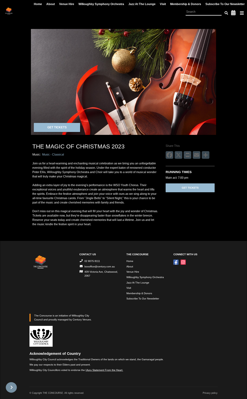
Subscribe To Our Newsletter (142, 298)
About (129, 266)
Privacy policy (210, 393)
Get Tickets (57, 127)
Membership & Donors (139, 293)
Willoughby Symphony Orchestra (145, 277)
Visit (128, 287)
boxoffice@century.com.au (99, 266)
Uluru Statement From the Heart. (104, 370)
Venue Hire (132, 271)
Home (129, 261)
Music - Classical (53, 154)
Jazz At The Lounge (137, 282)
